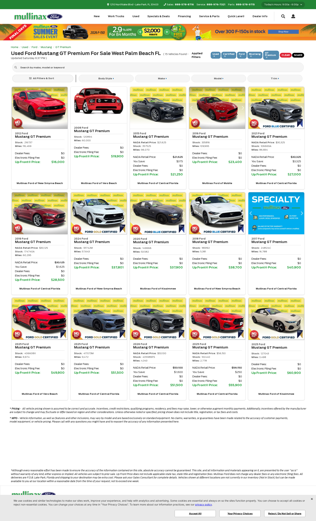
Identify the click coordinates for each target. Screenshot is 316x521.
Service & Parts (209, 16)
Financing (184, 16)
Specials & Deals (158, 16)
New (97, 16)
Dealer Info (260, 16)
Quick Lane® (236, 16)
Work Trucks (116, 16)
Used (135, 16)
